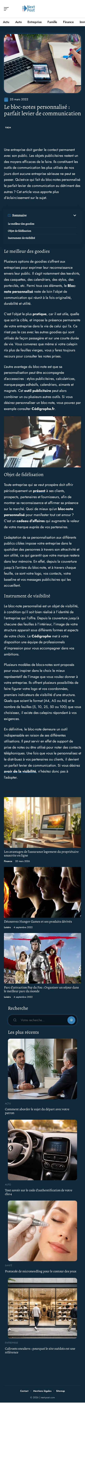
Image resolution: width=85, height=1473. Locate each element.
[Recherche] (78, 9)
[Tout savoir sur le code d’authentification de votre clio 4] (42, 1150)
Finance (8, 861)
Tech (8, 127)
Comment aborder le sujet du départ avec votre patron (37, 1111)
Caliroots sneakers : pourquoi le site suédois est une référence (40, 1350)
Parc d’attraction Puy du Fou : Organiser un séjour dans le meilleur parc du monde (41, 989)
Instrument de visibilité (21, 238)
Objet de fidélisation (19, 231)
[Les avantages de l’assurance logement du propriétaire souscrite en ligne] (42, 822)
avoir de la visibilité (20, 771)
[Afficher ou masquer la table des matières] (52, 215)
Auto (8, 1184)
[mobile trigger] (7, 9)
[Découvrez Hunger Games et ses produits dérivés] (42, 892)
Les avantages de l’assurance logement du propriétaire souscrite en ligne (41, 853)
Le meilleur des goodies (21, 224)
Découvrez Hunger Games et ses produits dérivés (38, 921)
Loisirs (7, 927)
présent (39, 490)
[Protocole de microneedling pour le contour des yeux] (42, 1231)
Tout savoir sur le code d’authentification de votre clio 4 (38, 1192)
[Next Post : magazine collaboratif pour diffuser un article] (28, 9)
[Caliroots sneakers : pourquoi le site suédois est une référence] (42, 1308)
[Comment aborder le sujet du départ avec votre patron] (42, 1069)
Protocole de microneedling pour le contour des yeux (40, 1271)
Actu (8, 1103)
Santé (8, 1265)
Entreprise (11, 1343)
